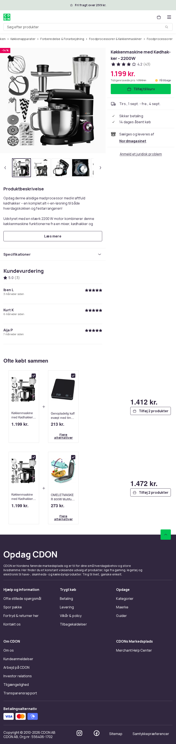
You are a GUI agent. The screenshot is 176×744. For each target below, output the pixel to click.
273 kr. (57, 505)
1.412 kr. (144, 401)
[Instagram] (79, 733)
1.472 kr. (144, 483)
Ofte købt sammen (25, 360)
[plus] (43, 406)
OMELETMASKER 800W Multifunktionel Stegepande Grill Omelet (63, 497)
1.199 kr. (20, 424)
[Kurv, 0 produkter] (159, 17)
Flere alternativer (63, 436)
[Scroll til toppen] (166, 534)
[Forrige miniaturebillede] (5, 168)
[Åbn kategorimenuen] (169, 17)
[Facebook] (96, 733)
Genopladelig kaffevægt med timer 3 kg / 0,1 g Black (62, 415)
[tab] (21, 167)
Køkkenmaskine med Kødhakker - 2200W (23, 415)
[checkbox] (33, 375)
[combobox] (88, 27)
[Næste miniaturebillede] (100, 168)
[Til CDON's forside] (6, 17)
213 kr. (57, 424)
